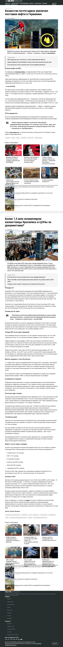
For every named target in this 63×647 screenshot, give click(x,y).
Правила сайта (10, 626)
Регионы (7, 5)
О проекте (9, 623)
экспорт (8, 137)
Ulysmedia (9, 229)
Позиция (44, 3)
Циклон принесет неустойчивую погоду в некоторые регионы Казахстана (29, 62)
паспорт (30, 517)
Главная (6, 8)
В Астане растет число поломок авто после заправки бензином (26, 65)
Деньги (32, 3)
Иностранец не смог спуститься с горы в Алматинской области (26, 59)
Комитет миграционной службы (18, 517)
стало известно (14, 132)
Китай (13, 137)
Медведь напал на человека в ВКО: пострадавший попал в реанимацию (32, 205)
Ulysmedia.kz (51, 53)
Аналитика (38, 3)
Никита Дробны (11, 18)
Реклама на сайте (11, 629)
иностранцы (44, 514)
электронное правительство (13, 514)
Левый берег (15, 3)
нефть (18, 137)
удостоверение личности (40, 517)
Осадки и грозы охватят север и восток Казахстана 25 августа (26, 284)
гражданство (52, 514)
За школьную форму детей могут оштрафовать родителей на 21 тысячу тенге (33, 193)
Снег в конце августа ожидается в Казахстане (25, 199)
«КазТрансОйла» (20, 72)
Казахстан (30, 137)
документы (36, 514)
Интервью (14, 5)
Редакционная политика (12, 634)
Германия (23, 137)
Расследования (24, 3)
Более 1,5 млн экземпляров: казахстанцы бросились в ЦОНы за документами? (34, 186)
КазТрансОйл (38, 137)
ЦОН (30, 514)
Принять (55, 643)
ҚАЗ (55, 3)
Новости (7, 3)
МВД (7, 517)
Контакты (9, 631)
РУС (55, 4)
